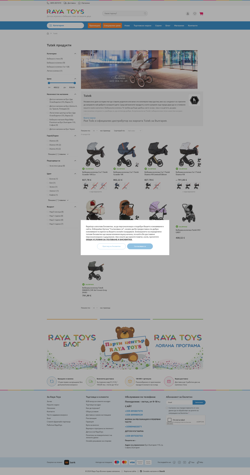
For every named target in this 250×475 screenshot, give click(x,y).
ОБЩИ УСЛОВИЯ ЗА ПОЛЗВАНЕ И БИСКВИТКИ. (109, 239)
